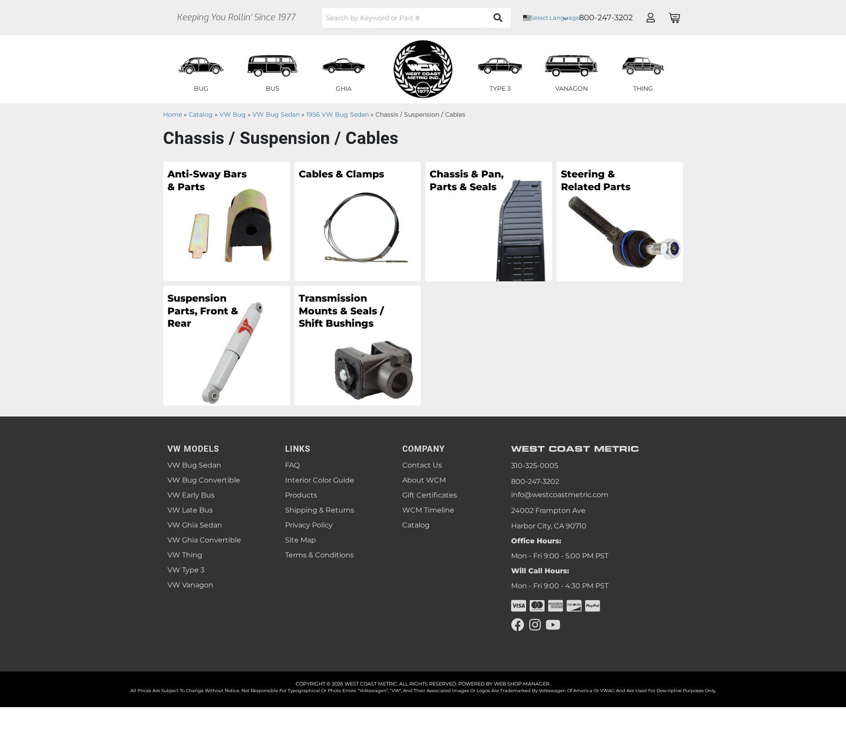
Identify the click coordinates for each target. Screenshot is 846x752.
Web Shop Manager (521, 684)
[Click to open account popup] (650, 17)
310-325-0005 (534, 465)
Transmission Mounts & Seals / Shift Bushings (341, 310)
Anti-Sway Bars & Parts (207, 180)
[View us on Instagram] (535, 625)
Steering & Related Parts (596, 180)
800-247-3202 (535, 481)
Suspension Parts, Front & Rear (202, 310)
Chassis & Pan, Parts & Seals (467, 180)
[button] (416, 18)
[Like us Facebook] (517, 625)
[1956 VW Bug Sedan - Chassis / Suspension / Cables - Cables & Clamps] (357, 221)
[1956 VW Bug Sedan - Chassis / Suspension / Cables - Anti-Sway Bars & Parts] (226, 221)
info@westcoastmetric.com (560, 494)
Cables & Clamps (341, 174)
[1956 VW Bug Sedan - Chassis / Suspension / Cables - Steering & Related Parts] (620, 221)
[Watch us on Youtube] (552, 625)
